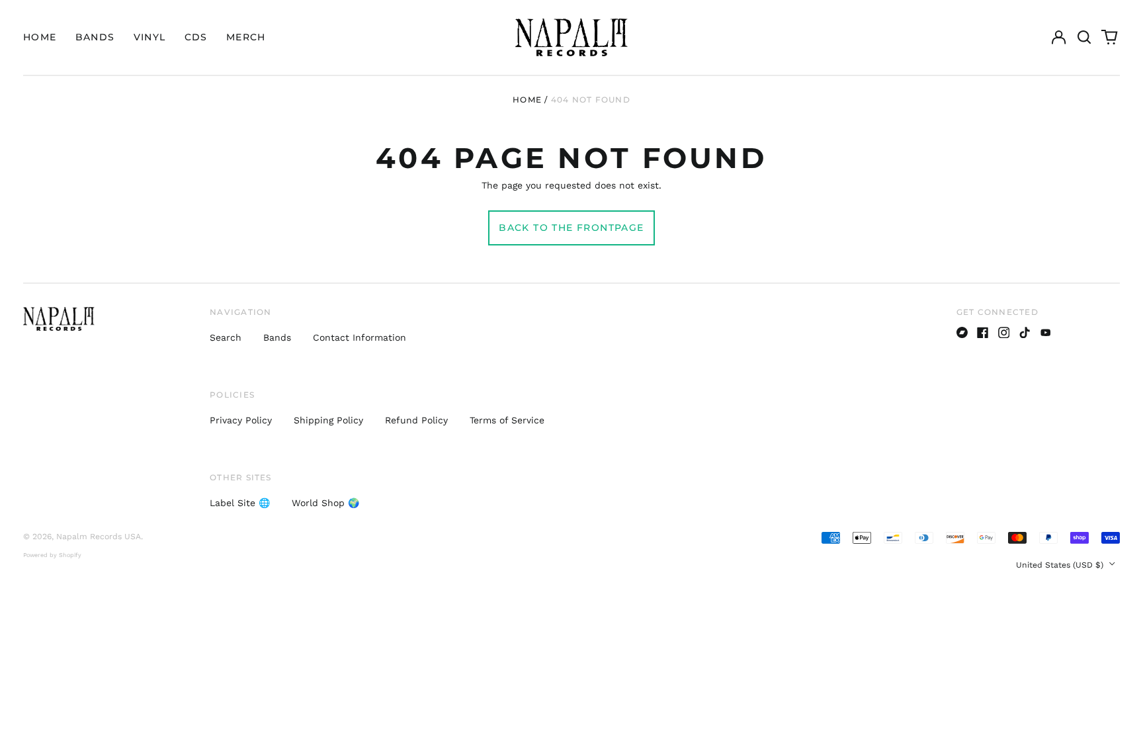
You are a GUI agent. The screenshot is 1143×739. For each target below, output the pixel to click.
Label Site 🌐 (240, 503)
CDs (196, 37)
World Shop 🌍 (325, 503)
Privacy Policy (241, 420)
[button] (1084, 37)
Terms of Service (507, 420)
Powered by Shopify (52, 555)
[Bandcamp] (962, 333)
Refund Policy (416, 420)
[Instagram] (1004, 333)
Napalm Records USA (98, 536)
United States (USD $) (1061, 565)
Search (225, 337)
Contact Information (359, 337)
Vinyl (150, 37)
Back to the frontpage (571, 228)
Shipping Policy (328, 420)
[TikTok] (1025, 333)
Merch (246, 37)
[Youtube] (1046, 333)
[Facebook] (983, 333)
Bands (95, 37)
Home (40, 37)
